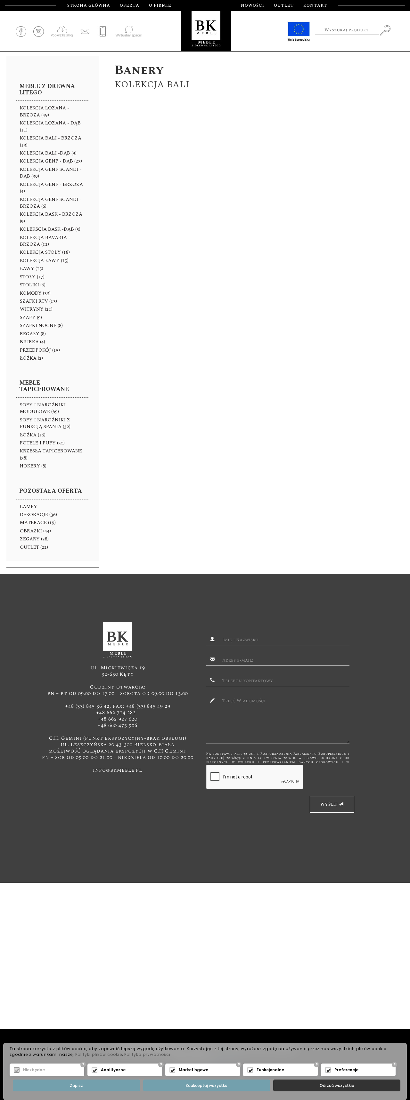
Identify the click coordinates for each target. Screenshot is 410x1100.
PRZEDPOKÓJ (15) (40, 350)
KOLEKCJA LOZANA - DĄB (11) (50, 126)
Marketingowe (193, 1069)
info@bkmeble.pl (117, 770)
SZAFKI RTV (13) (38, 301)
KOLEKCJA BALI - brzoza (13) (50, 141)
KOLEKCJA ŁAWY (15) (44, 260)
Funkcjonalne (270, 1069)
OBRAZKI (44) (35, 531)
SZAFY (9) (31, 317)
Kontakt (315, 5)
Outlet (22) (34, 547)
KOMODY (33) (35, 293)
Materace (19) (38, 522)
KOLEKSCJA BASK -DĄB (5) (50, 229)
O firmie (160, 5)
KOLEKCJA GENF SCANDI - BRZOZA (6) (51, 203)
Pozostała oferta (50, 491)
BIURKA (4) (32, 342)
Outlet (284, 5)
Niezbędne (34, 1069)
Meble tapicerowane (44, 386)
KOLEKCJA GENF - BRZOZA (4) (51, 188)
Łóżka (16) (32, 435)
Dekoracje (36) (38, 514)
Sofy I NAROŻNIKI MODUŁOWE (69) (43, 408)
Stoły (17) (32, 277)
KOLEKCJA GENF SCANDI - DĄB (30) (51, 173)
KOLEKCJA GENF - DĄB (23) (51, 161)
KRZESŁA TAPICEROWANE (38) (51, 454)
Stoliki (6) (32, 285)
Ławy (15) (31, 268)
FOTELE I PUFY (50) (42, 443)
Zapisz (76, 1085)
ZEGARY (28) (34, 539)
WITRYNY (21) (36, 309)
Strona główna (88, 5)
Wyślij (329, 804)
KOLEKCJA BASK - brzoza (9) (51, 218)
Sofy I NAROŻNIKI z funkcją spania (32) (45, 423)
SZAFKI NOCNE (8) (41, 325)
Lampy (28, 506)
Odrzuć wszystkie (337, 1085)
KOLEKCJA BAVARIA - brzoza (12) (45, 241)
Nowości (252, 5)
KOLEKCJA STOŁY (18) (45, 252)
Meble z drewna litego (47, 89)
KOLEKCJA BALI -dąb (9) (48, 153)
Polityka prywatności (147, 1054)
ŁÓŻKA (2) (31, 358)
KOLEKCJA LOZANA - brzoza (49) (44, 111)
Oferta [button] (129, 5)
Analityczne (113, 1069)
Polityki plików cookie (98, 1054)
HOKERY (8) (33, 466)
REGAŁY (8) (33, 334)
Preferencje (346, 1069)
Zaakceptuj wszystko (206, 1085)
